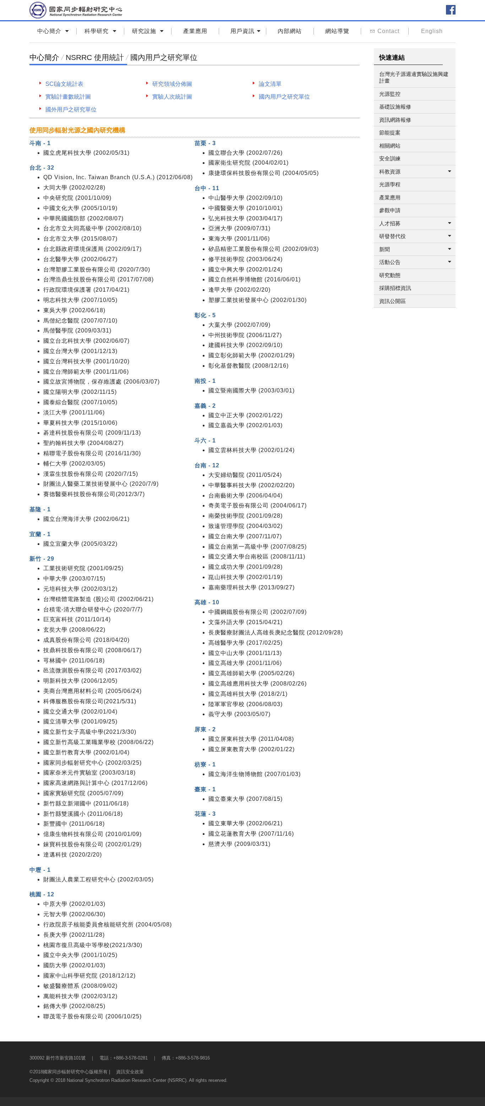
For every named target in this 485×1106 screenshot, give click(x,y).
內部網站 (290, 31)
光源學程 (389, 184)
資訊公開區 (392, 301)
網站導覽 (337, 31)
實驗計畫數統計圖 (68, 97)
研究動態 (389, 275)
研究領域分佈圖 (172, 84)
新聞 (384, 249)
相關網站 (389, 146)
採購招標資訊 (395, 288)
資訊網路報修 (395, 120)
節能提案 (389, 133)
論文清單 (270, 84)
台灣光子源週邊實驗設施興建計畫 (413, 77)
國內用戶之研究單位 (284, 97)
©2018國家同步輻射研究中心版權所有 (68, 1071)
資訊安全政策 (130, 1071)
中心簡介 (44, 57)
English (432, 31)
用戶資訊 (242, 31)
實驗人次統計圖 (172, 97)
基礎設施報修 (395, 107)
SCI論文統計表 (64, 84)
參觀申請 (389, 210)
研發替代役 (392, 236)
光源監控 (389, 94)
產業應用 (195, 31)
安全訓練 (389, 158)
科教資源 (389, 172)
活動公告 (389, 262)
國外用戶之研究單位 (71, 109)
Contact (388, 31)
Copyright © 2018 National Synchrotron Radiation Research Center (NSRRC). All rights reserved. (128, 1080)
